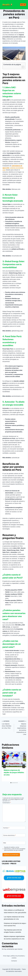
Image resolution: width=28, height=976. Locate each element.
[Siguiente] (23, 766)
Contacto (14, 961)
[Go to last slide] (4, 766)
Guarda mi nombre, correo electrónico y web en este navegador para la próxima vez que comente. (14, 848)
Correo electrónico (9, 835)
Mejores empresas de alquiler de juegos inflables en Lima (14, 772)
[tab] (10, 782)
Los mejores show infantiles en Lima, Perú (6, 725)
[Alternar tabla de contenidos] (22, 67)
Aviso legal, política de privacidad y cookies (14, 957)
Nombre (6, 828)
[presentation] (14, 759)
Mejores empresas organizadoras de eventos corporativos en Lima (21, 728)
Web (4, 843)
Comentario (6, 802)
